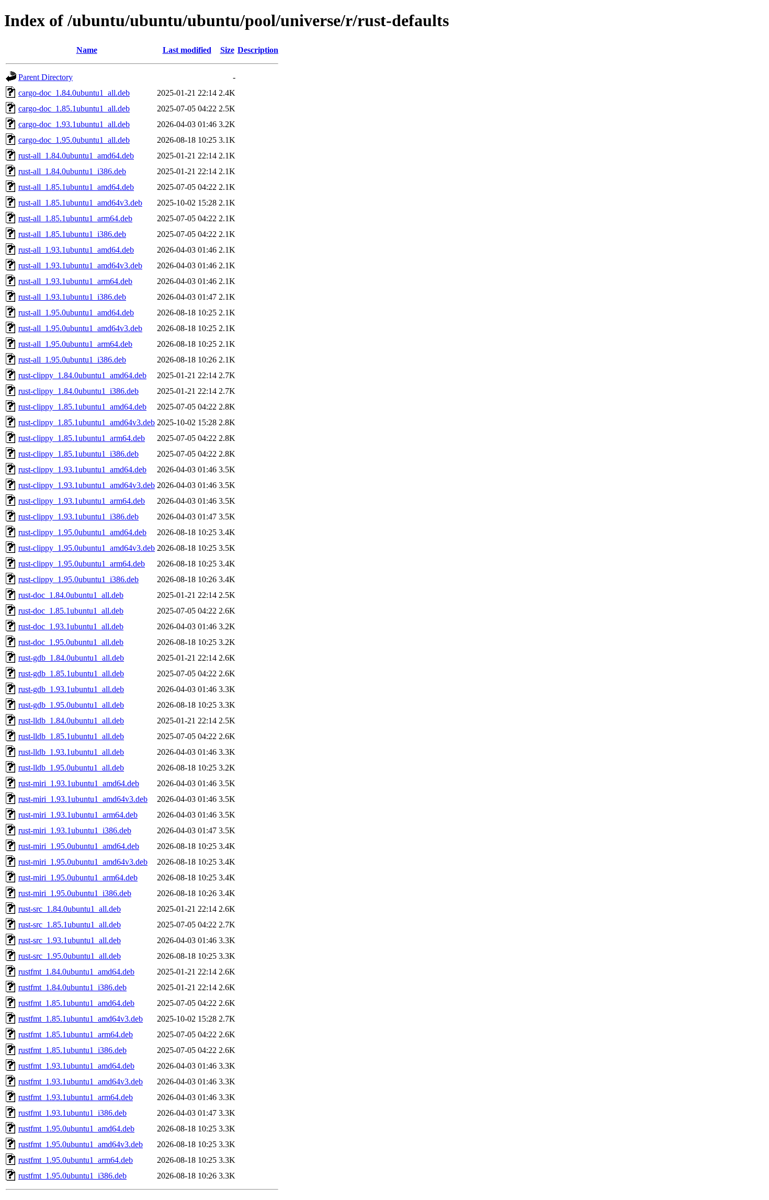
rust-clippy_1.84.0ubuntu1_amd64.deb (82, 375)
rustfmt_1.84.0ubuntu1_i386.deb (72, 987)
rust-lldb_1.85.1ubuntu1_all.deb (71, 736)
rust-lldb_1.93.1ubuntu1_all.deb (71, 752)
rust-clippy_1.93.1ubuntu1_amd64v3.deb (86, 485)
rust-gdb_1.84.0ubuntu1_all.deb (71, 657)
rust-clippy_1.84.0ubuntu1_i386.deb (78, 391)
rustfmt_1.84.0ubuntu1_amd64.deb (76, 971)
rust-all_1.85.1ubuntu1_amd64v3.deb (80, 202)
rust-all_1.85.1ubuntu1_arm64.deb (75, 218)
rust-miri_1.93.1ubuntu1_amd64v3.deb (83, 799)
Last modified (187, 50)
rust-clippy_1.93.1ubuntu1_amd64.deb (82, 469)
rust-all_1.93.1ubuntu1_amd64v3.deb (80, 265)
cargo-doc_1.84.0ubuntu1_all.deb (74, 92)
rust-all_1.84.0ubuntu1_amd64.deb (76, 155)
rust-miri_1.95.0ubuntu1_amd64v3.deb (83, 861)
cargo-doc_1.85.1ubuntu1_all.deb (74, 108)
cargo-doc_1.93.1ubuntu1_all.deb (74, 124)
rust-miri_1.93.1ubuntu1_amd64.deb (78, 783)
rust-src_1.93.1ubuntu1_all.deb (69, 940)
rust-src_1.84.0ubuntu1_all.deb (69, 908)
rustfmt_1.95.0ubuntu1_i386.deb (72, 1175)
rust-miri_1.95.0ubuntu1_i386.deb (74, 893)
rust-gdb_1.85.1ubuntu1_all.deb (71, 673)
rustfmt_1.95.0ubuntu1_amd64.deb (76, 1128)
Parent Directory (45, 77)
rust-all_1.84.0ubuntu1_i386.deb (72, 171)
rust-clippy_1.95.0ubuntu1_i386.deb (78, 579)
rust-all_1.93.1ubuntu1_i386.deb (72, 296)
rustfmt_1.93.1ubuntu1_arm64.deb (75, 1097)
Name (86, 50)
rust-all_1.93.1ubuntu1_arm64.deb (75, 281)
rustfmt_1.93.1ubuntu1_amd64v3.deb (80, 1081)
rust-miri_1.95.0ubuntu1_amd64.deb (78, 846)
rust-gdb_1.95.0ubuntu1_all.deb (71, 704)
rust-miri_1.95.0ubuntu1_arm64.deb (78, 877)
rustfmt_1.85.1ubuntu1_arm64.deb (75, 1034)
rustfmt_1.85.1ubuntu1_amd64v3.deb (80, 1018)
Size (227, 50)
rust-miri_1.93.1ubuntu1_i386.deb (74, 830)
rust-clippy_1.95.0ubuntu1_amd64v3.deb (86, 548)
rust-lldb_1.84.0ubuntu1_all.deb (71, 720)
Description (258, 50)
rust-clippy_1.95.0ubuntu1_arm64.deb (81, 563)
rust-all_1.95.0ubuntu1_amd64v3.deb (80, 328)
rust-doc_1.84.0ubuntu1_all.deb (70, 595)
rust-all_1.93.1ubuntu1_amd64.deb (76, 249)
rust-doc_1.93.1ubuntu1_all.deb (70, 626)
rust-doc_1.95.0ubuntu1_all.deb (70, 642)
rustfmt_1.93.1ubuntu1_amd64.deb (76, 1065)
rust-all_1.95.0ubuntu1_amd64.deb (76, 312)
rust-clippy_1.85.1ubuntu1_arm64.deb (81, 438)
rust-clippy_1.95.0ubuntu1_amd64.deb (82, 532)
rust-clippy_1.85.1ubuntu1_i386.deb (78, 453)
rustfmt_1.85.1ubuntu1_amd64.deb (76, 1003)
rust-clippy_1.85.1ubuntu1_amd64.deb (82, 406)
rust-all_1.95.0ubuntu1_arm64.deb (75, 343)
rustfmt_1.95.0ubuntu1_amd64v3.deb (80, 1144)
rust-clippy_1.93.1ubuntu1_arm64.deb (81, 500)
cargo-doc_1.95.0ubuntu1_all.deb (74, 139)
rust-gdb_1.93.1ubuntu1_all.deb (71, 689)
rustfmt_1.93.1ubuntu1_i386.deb (72, 1112)
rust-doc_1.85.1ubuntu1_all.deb (70, 610)
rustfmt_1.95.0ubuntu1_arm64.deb (75, 1160)
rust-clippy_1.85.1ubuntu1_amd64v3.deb (86, 422)
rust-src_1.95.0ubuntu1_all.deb (69, 956)
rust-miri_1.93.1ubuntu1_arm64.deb (78, 814)
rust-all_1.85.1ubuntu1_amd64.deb (76, 187)
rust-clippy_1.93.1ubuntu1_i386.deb (78, 516)
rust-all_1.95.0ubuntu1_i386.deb (72, 359)
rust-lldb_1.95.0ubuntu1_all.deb (71, 767)
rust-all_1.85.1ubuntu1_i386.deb (72, 234)
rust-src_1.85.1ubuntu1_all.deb (69, 924)
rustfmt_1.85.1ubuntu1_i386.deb (72, 1050)
